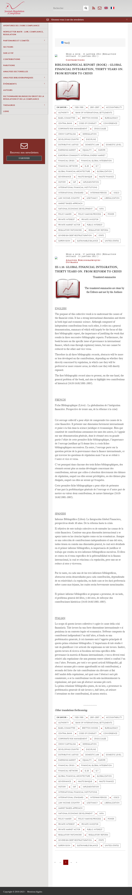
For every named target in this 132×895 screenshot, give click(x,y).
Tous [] (67, 43)
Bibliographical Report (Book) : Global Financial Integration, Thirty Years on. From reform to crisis (89, 69)
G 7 (97, 166)
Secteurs (8, 47)
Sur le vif (8, 53)
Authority (63, 113)
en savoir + (62, 107)
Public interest (94, 225)
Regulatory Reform (98, 230)
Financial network (68, 166)
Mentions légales (34, 891)
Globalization (104, 171)
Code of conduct (88, 123)
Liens (6, 111)
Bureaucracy (111, 118)
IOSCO (116, 193)
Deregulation (90, 134)
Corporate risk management (72, 129)
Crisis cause (100, 129)
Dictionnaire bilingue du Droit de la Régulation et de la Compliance (23, 97)
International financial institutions (77, 187)
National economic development (75, 209)
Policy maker (64, 214)
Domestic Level (113, 145)
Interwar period (98, 193)
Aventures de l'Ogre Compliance (21, 25)
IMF (74, 182)
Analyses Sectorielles (15, 71)
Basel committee (66, 118)
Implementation (91, 182)
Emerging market (67, 150)
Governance (64, 177)
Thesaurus (9, 105)
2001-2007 (94, 107)
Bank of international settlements (93, 113)
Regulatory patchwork (70, 230)
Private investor (89, 219)
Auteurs (7, 90)
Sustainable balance (87, 241)
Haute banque (85, 177)
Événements (10, 84)
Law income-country (69, 198)
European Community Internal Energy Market (81, 155)
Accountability (114, 107)
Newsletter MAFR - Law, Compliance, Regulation (23, 33)
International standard (70, 193)
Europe (101, 150)
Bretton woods (90, 118)
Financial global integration (96, 161)
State (101, 235)
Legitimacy (92, 198)
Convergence (110, 123)
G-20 (87, 166)
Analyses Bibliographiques (18, 78)
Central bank (65, 123)
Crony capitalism (67, 134)
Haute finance (106, 177)
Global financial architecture (74, 171)
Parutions (9, 65)
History (62, 182)
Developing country (68, 139)
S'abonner (24, 158)
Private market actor (69, 225)
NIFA (101, 209)
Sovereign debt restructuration (75, 235)
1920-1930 (79, 107)
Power (111, 214)
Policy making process (89, 214)
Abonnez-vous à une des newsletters (67, 19)
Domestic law (92, 145)
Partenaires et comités (16, 40)
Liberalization (111, 198)
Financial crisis (66, 161)
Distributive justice (68, 145)
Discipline (91, 139)
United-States (112, 241)
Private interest (66, 219)
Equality (87, 150)
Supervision (64, 241)
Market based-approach (70, 203)
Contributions (11, 59)
